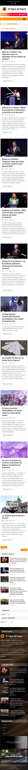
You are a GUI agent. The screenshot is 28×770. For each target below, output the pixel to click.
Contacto (12, 768)
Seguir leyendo (8, 80)
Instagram (4, 727)
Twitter (3, 730)
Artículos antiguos (5, 547)
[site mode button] (23, 19)
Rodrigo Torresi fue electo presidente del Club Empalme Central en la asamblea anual (17, 601)
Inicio (17, 768)
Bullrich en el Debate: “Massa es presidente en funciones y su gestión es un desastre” (14, 110)
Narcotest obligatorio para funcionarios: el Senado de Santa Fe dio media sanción (17, 570)
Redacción (13, 61)
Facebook (4, 725)
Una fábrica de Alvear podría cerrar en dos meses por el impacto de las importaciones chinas (18, 580)
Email (3, 733)
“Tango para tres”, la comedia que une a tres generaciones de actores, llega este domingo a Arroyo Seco (18, 561)
